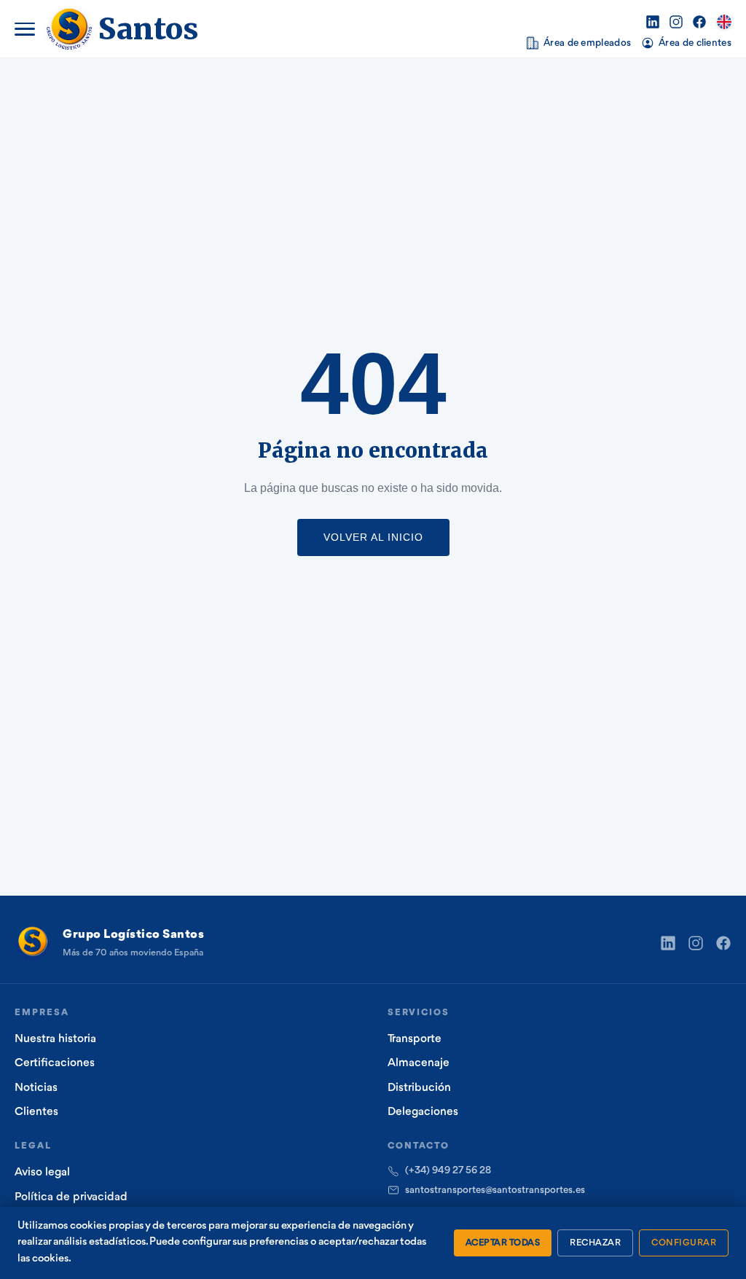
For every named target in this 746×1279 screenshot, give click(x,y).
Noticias (36, 1088)
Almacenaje (418, 1063)
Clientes (36, 1112)
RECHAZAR (595, 1243)
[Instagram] (676, 22)
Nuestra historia (55, 1039)
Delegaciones (423, 1112)
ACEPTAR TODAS (503, 1243)
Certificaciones (55, 1063)
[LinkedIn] (652, 22)
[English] (724, 22)
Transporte (414, 1039)
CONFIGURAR (683, 1243)
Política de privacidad (71, 1197)
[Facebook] (699, 22)
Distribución (419, 1088)
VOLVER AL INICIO (373, 537)
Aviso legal (42, 1172)
